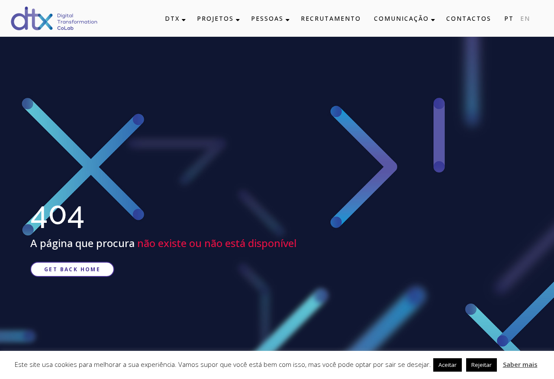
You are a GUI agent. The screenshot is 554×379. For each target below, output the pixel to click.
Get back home (72, 269)
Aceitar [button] (447, 365)
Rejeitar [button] (481, 365)
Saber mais (520, 364)
